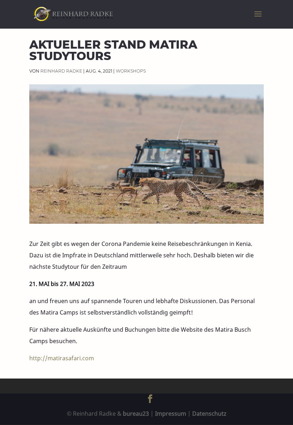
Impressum (170, 413)
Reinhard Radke (61, 71)
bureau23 (136, 413)
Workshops (131, 71)
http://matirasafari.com (61, 358)
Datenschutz (209, 413)
